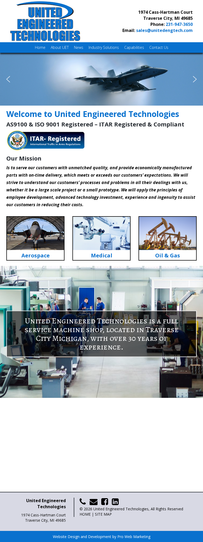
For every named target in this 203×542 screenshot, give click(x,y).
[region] (101, 79)
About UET (60, 47)
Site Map (103, 514)
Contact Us (158, 47)
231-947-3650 (179, 24)
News (78, 47)
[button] (101, 79)
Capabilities (134, 47)
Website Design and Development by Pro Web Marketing (101, 536)
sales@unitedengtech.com (164, 30)
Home (40, 47)
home (85, 514)
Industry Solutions (104, 47)
